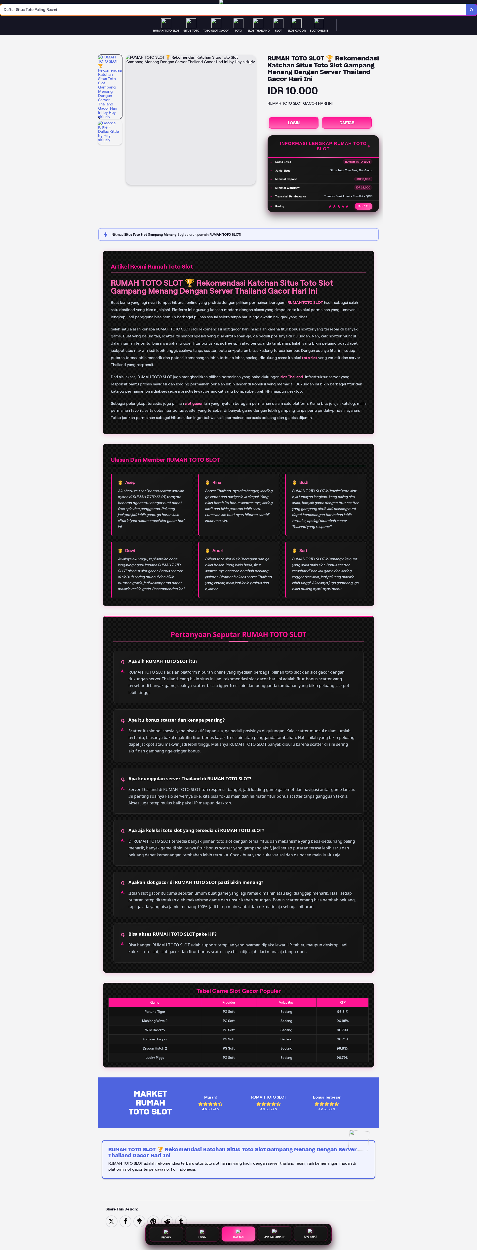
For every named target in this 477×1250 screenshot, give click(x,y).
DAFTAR (347, 123)
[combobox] (233, 9)
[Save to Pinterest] (153, 1221)
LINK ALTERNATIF (274, 1236)
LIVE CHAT (310, 1236)
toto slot (309, 358)
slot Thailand (291, 377)
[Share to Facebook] (125, 1221)
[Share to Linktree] (139, 1221)
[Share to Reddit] (167, 1221)
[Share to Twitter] (112, 1221)
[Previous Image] (130, 121)
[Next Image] (252, 121)
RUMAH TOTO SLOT (305, 302)
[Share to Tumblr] (181, 1221)
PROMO (166, 1236)
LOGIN (294, 123)
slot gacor (194, 403)
